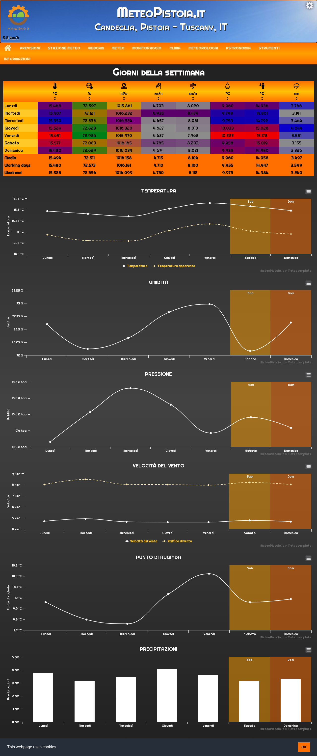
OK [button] (304, 747)
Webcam (96, 48)
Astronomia (238, 48)
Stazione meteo (64, 48)
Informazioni (17, 59)
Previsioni (30, 48)
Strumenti (269, 48)
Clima (175, 48)
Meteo (118, 48)
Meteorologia (203, 48)
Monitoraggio (146, 48)
